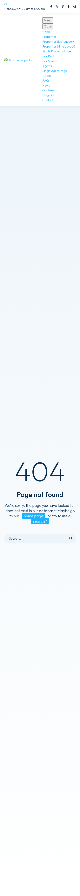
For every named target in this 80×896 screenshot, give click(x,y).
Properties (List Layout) (58, 41)
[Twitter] (57, 6)
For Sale (48, 61)
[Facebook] (51, 6)
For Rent (48, 56)
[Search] (71, 538)
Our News (49, 90)
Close (48, 26)
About (46, 76)
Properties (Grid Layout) (58, 46)
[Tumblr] (68, 6)
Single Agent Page (54, 71)
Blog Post (49, 95)
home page (33, 515)
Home (46, 32)
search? (40, 521)
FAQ (45, 80)
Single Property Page (56, 51)
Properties (49, 37)
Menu (47, 20)
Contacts (48, 100)
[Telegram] (74, 6)
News (46, 85)
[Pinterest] (62, 6)
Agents (47, 66)
